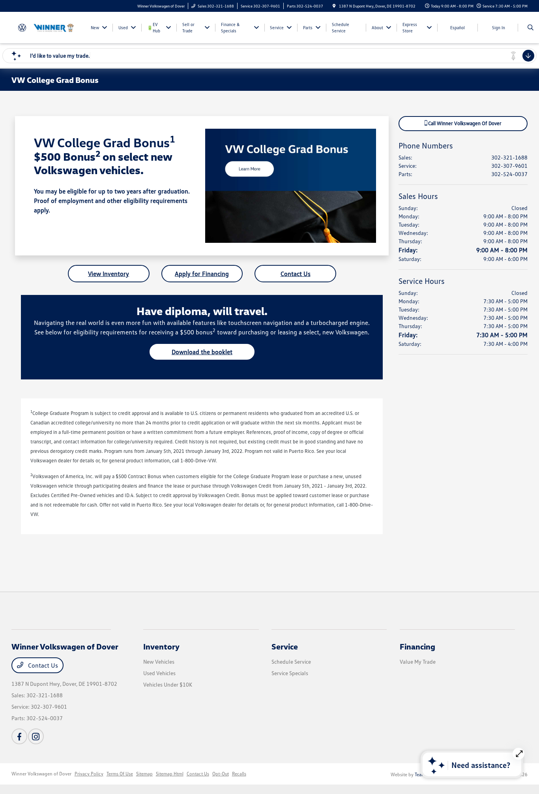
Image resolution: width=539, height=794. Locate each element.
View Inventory (108, 274)
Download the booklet (202, 352)
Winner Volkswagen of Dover (41, 774)
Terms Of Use (120, 774)
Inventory (161, 646)
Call (464, 123)
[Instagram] (36, 736)
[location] (334, 6)
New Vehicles (158, 661)
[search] (530, 27)
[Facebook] (19, 736)
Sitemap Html (169, 774)
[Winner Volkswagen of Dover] (47, 27)
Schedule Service (291, 661)
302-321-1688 (509, 157)
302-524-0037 (509, 174)
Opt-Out (220, 774)
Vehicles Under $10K (167, 684)
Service (284, 646)
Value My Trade (418, 661)
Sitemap (144, 774)
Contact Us (296, 274)
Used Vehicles (159, 673)
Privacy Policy (89, 774)
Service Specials (289, 673)
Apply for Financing (202, 274)
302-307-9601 (509, 165)
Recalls (239, 774)
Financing (417, 646)
